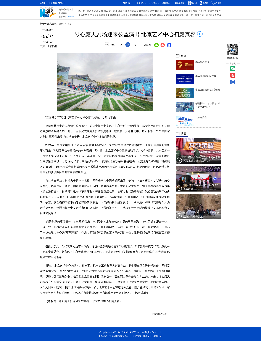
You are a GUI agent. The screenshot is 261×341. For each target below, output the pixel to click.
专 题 (183, 56)
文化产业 (217, 15)
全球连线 (141, 10)
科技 (152, 10)
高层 (91, 10)
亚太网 (200, 15)
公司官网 (63, 12)
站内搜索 (217, 3)
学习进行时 (83, 10)
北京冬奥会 (201, 117)
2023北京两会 (202, 61)
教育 (147, 10)
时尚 (177, 15)
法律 (210, 10)
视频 (195, 10)
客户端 (194, 3)
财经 (110, 10)
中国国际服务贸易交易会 (207, 89)
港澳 (120, 10)
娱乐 (172, 15)
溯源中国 (143, 15)
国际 (106, 10)
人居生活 (96, 15)
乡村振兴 (129, 15)
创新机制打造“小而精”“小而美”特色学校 (207, 105)
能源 (159, 15)
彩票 (168, 15)
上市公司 (208, 15)
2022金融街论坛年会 (205, 75)
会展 (163, 15)
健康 (181, 10)
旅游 (154, 15)
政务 (205, 10)
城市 (149, 15)
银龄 (136, 15)
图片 (200, 10)
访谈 (190, 10)
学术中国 (120, 15)
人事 (101, 10)
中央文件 (216, 10)
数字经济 (112, 15)
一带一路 (192, 15)
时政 (96, 10)
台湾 (125, 10)
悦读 (181, 15)
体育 (167, 10)
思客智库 (131, 10)
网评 (115, 10)
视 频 (183, 133)
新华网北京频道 (48, 23)
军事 (186, 10)
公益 (186, 15)
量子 (162, 10)
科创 (157, 10)
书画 (176, 10)
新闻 (61, 23)
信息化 (104, 15)
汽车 (85, 15)
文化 (171, 10)
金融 (81, 15)
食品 (90, 15)
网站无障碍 (179, 3)
